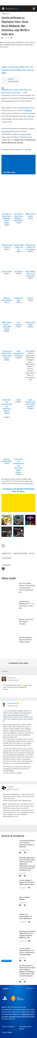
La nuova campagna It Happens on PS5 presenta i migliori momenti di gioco (27, 882)
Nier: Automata (29, 116)
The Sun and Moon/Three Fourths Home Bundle (7, 354)
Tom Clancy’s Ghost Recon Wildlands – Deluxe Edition (6, 218)
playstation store (6, 553)
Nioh (15, 90)
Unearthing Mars (18, 299)
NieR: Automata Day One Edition (18, 353)
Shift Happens (18, 323)
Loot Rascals (23, 134)
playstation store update (20, 553)
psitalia (10, 79)
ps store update (6, 558)
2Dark (18, 400)
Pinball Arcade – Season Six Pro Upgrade (30, 247)
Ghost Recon (24, 108)
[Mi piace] (25, 853)
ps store (31, 553)
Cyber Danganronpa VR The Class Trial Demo (30, 403)
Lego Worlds (5, 131)
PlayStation (12, 8)
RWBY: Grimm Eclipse (30, 215)
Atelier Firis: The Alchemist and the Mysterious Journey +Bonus (6, 406)
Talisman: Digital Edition (7, 299)
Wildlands (28, 110)
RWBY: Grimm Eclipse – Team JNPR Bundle (7, 325)
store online (28, 483)
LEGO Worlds (30, 351)
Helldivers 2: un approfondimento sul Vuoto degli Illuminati (25, 916)
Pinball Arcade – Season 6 (6, 246)
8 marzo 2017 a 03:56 (13, 680)
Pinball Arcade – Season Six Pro (18, 247)
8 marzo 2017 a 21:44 (13, 789)
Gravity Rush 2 (23, 90)
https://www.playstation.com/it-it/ (15, 715)
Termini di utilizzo (8, 1026)
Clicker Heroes (6, 271)
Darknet (30, 298)
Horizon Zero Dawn (13, 92)
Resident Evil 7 (7, 90)
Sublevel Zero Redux (30, 323)
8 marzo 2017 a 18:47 (13, 705)
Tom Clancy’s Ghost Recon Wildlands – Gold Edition (18, 217)
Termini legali (7, 1032)
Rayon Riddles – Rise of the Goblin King (30, 273)
